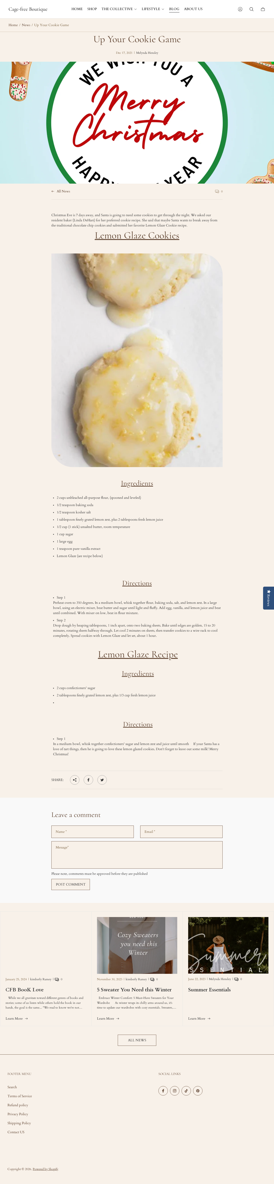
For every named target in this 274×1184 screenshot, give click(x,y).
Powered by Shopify (45, 1169)
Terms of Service (19, 1096)
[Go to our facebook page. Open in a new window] (163, 1091)
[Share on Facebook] (88, 780)
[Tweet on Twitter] (102, 780)
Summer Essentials (209, 989)
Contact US (15, 1132)
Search (12, 1087)
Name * (61, 832)
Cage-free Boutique (28, 9)
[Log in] (240, 9)
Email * (149, 832)
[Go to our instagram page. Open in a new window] (174, 1091)
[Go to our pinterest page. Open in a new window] (198, 1091)
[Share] (74, 780)
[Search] (251, 9)
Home (13, 25)
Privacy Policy (17, 1114)
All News (63, 191)
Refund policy (17, 1105)
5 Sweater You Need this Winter (134, 989)
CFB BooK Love (25, 989)
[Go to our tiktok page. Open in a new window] (186, 1091)
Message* (62, 847)
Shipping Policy (19, 1123)
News (26, 25)
